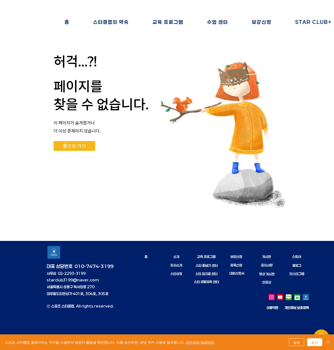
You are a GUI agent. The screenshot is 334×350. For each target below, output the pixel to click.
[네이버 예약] (297, 297)
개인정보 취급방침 (200, 342)
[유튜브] (280, 297)
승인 (314, 342)
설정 (296, 342)
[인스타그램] (271, 297)
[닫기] (328, 342)
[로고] (306, 297)
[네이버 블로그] (289, 297)
